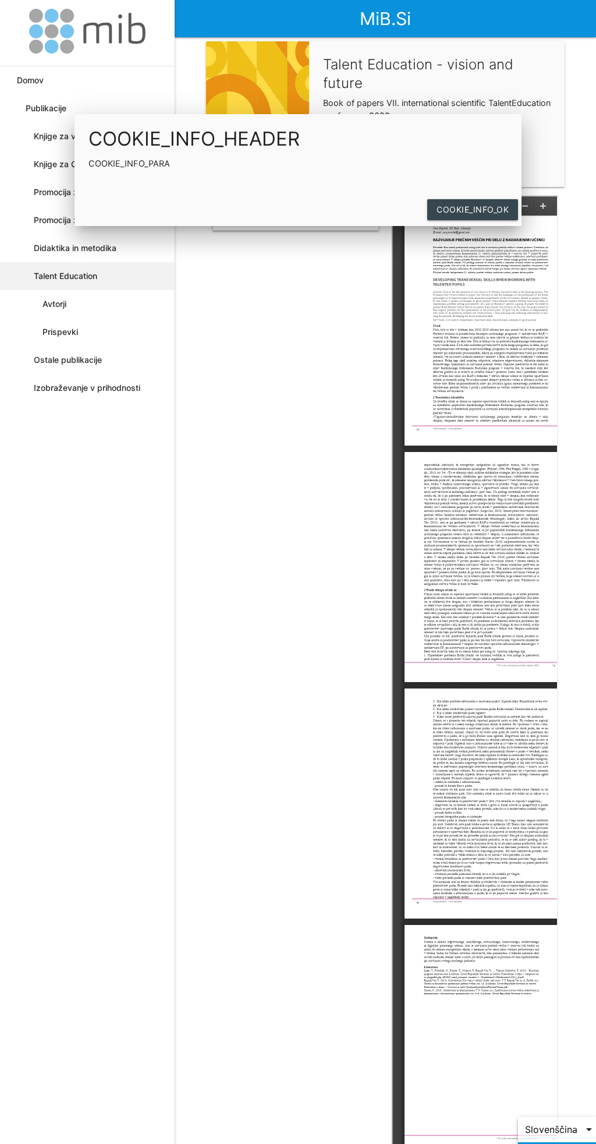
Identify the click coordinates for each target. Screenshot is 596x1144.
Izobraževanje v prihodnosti (87, 388)
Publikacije (46, 108)
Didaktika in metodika (75, 248)
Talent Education (65, 276)
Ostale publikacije (68, 360)
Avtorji (54, 304)
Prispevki (60, 332)
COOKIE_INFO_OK (473, 209)
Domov (30, 80)
